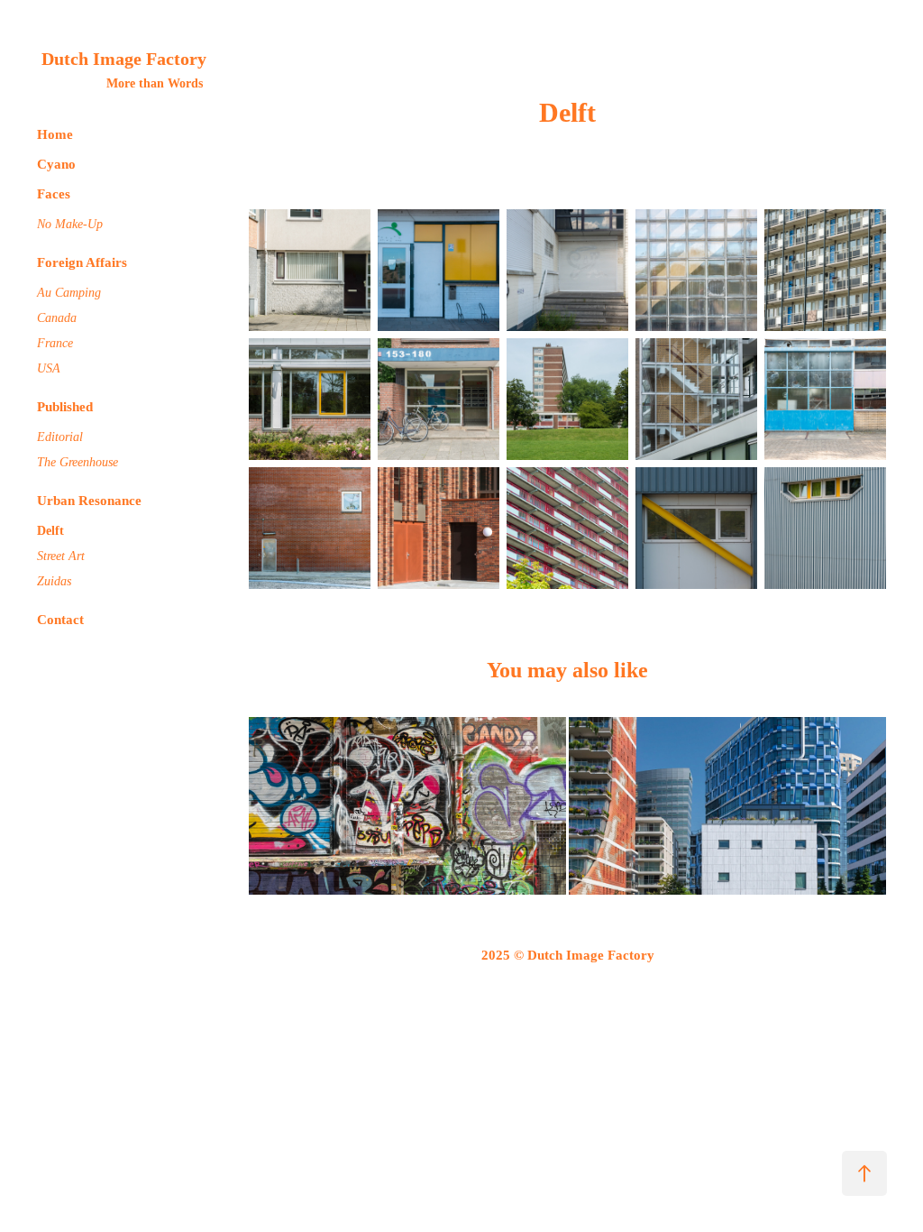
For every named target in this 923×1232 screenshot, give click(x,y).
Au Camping (69, 292)
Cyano (56, 164)
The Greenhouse (77, 462)
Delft (50, 531)
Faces (53, 194)
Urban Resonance (89, 500)
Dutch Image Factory (123, 59)
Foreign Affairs (82, 262)
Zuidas (54, 581)
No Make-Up (70, 224)
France (55, 343)
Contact (60, 619)
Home (55, 134)
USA (48, 368)
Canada (57, 318)
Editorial (60, 437)
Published (65, 407)
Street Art (61, 556)
